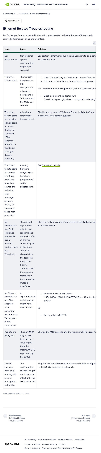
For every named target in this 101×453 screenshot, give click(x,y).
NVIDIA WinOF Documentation (52, 4)
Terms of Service (65, 439)
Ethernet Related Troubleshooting (35, 13)
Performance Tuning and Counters (27, 38)
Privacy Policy (30, 439)
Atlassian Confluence (73, 448)
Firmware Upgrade (51, 165)
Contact (62, 444)
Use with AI (12, 21)
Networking (29, 4)
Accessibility (80, 439)
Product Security (49, 444)
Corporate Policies (32, 444)
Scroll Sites (57, 448)
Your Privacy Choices (47, 439)
